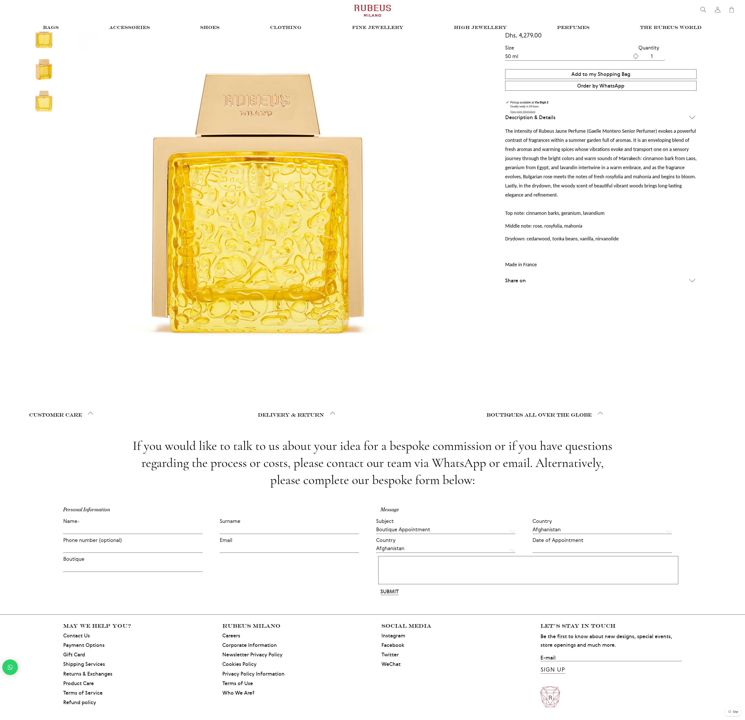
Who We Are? (238, 692)
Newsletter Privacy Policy (252, 654)
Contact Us (76, 635)
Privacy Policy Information (253, 673)
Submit (389, 591)
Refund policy (79, 702)
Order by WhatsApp (600, 85)
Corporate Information (249, 645)
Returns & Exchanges (87, 673)
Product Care (78, 683)
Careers (231, 635)
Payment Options (84, 645)
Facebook (392, 645)
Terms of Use (237, 683)
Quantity (648, 47)
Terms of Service (83, 692)
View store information (522, 111)
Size (509, 47)
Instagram (393, 635)
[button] (602, 530)
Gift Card (74, 654)
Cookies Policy (239, 664)
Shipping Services (84, 664)
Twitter (390, 654)
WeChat (391, 664)
